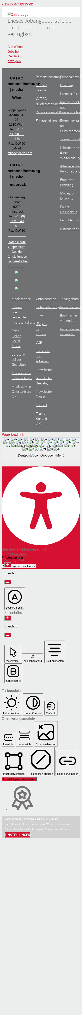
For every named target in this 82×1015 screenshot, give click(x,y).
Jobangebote (67, 299)
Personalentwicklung (67, 77)
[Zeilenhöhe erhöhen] (7, 618)
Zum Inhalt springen (17, 4)
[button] (3, 464)
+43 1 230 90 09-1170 (16, 134)
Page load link (13, 434)
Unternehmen (43, 299)
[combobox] (41, 449)
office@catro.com (20, 153)
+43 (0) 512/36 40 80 (17, 221)
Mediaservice (19, 299)
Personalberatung (43, 77)
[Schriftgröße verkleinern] (7, 582)
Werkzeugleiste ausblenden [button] (19, 566)
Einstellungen (17, 835)
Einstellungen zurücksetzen (19, 779)
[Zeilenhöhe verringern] (7, 635)
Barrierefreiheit (18, 261)
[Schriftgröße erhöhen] (7, 564)
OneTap (29, 557)
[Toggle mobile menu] (72, 14)
